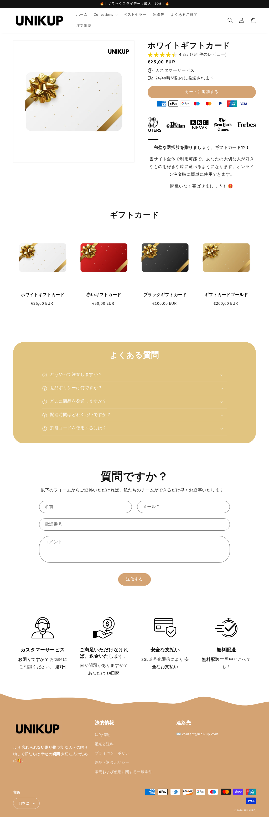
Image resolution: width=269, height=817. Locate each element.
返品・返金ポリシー (112, 762)
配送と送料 (104, 744)
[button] (105, 14)
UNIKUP (249, 810)
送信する (134, 579)
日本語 (24, 803)
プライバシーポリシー (114, 753)
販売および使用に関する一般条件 (123, 772)
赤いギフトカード (103, 295)
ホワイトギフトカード (43, 295)
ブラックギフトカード (165, 295)
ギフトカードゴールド (226, 295)
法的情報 (102, 735)
